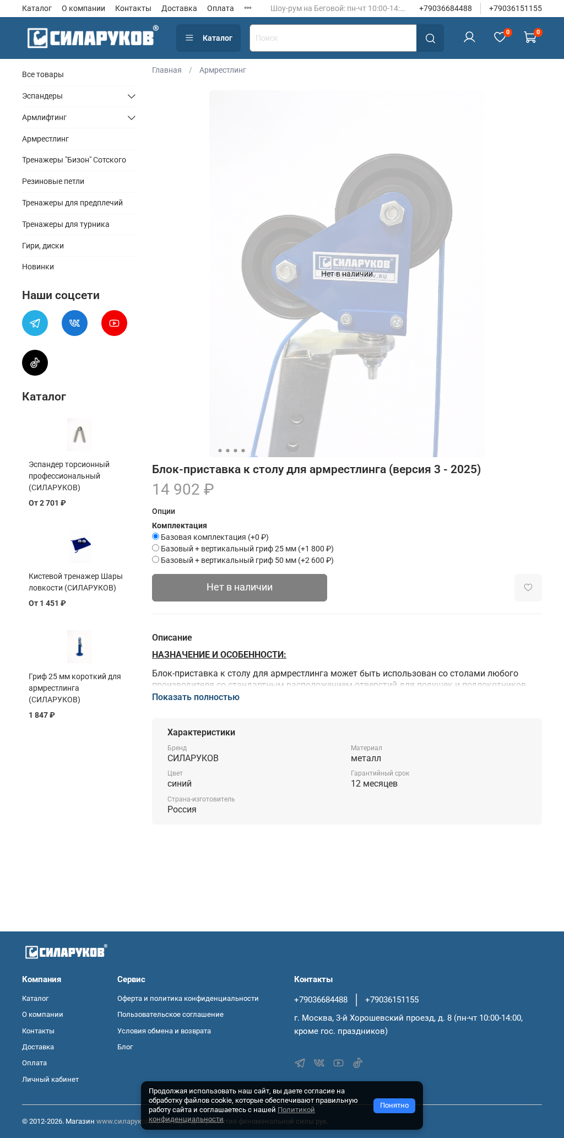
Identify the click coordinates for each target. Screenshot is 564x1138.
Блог (125, 1047)
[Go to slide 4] (243, 450)
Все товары (43, 74)
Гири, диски (43, 245)
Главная (167, 70)
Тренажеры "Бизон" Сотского (74, 159)
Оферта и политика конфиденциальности (188, 998)
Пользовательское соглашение (170, 1014)
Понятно (394, 1105)
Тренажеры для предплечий (72, 202)
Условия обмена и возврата (164, 1031)
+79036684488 (445, 8)
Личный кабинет (50, 1079)
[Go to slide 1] (219, 450)
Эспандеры (42, 95)
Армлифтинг (44, 117)
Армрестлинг (222, 70)
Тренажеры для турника (66, 224)
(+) (215, 537)
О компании (83, 8)
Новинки (38, 266)
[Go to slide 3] (235, 450)
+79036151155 (515, 8)
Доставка (179, 8)
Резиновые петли (53, 181)
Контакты (133, 8)
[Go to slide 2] (227, 450)
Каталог (37, 8)
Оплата (220, 8)
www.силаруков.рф (128, 1121)
